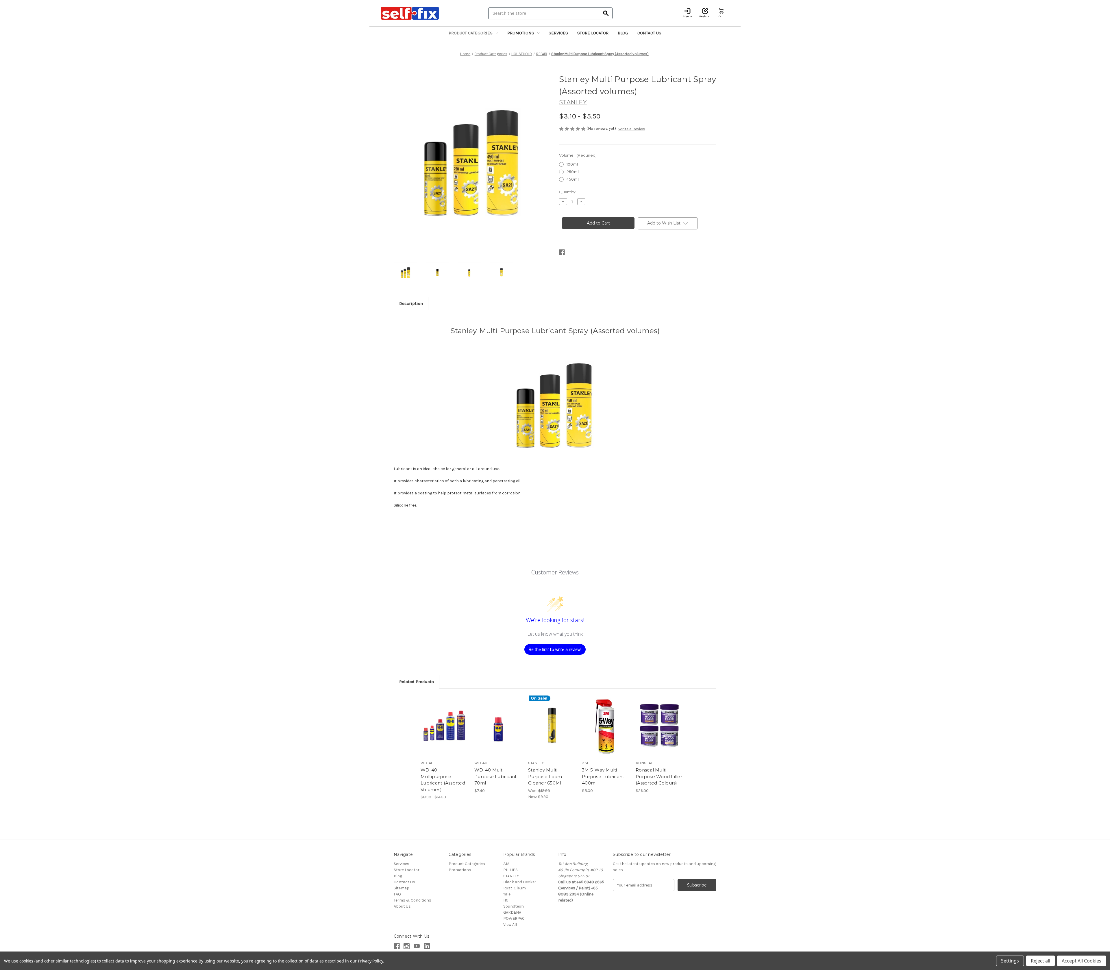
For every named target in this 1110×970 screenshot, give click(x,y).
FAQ (397, 894)
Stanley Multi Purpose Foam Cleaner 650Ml (545, 776)
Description (411, 303)
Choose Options (444, 730)
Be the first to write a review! (555, 649)
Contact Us (649, 33)
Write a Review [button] (631, 129)
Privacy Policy (370, 961)
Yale (506, 894)
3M (506, 863)
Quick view (439, 720)
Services (558, 33)
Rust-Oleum (514, 888)
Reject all (1040, 961)
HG (505, 900)
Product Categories (471, 33)
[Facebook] (562, 252)
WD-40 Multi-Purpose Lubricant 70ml (495, 776)
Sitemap (401, 888)
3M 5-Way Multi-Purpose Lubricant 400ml (603, 776)
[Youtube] (417, 946)
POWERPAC (514, 918)
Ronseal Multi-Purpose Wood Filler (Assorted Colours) (659, 776)
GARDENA (512, 912)
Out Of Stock (605, 730)
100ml (572, 164)
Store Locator (592, 33)
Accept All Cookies (1081, 961)
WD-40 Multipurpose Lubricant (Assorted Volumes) (443, 779)
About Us (402, 906)
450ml (573, 179)
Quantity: (567, 192)
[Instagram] (407, 946)
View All (510, 924)
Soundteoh (513, 906)
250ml (573, 171)
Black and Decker (519, 882)
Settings (1010, 961)
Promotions (520, 33)
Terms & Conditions (412, 900)
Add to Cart (498, 730)
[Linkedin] (427, 946)
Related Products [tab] (416, 681)
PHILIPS (510, 869)
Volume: (578, 155)
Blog (623, 33)
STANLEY (511, 875)
